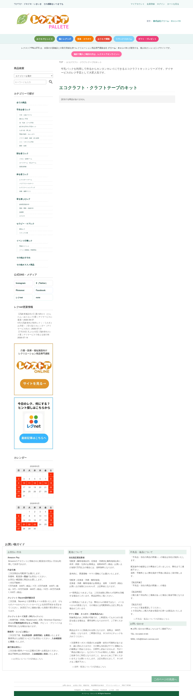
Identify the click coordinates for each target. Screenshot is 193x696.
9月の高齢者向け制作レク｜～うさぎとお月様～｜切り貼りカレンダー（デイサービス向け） (35, 325)
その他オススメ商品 (25, 264)
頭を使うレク (22, 153)
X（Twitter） (42, 283)
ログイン (161, 3)
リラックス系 (23, 233)
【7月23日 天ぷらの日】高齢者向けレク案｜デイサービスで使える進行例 (34, 333)
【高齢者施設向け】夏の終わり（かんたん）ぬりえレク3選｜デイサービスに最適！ (35, 316)
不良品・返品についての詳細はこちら (152, 618)
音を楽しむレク (23, 198)
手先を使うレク (23, 109)
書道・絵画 (22, 146)
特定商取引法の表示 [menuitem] (97, 685)
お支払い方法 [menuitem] (77, 685)
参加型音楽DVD (24, 204)
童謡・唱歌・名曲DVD (26, 208)
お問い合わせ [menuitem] (67, 685)
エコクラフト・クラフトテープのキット (84, 62)
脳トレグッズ (65, 38)
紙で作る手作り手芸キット (27, 126)
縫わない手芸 (23, 119)
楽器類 (21, 212)
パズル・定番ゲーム (25, 159)
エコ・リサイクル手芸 (26, 142)
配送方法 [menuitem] (86, 685)
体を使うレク (22, 174)
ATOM (129, 685)
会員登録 (151, 3)
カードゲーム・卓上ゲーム (27, 163)
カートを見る (173, 3)
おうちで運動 (104, 38)
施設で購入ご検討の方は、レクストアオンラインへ (96, 54)
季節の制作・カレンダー (27, 134)
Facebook (40, 290)
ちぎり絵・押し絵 (25, 130)
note (38, 297)
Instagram (20, 283)
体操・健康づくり (25, 191)
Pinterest (20, 290)
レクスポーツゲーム (25, 180)
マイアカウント (138, 3)
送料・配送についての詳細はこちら (90, 666)
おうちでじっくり (45, 38)
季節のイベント (24, 246)
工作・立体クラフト (25, 115)
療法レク (22, 229)
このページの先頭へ (165, 679)
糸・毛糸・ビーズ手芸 (26, 123)
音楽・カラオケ (84, 38)
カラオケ (22, 216)
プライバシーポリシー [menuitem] (113, 685)
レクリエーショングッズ (27, 187)
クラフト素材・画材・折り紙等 (29, 138)
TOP (61, 62)
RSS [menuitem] (123, 685)
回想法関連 (22, 167)
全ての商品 (21, 102)
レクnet (19, 297)
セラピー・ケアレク (25, 223)
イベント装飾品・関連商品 (27, 250)
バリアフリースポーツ (26, 183)
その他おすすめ (23, 257)
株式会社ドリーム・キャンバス (167, 20)
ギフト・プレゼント (147, 38)
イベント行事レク (24, 240)
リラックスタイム (124, 38)
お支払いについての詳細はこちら (28, 658)
